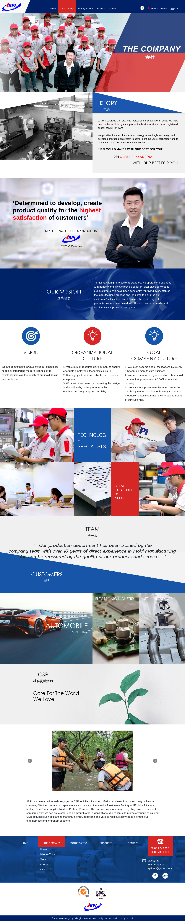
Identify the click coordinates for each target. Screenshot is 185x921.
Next (155, 761)
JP (176, 8)
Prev (30, 761)
